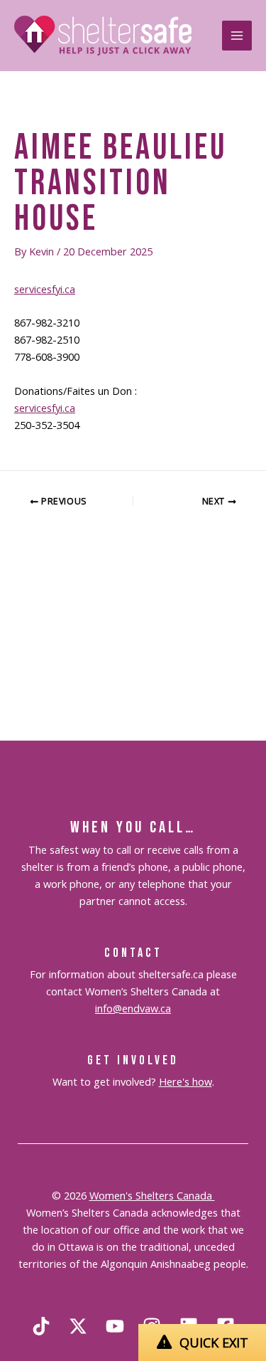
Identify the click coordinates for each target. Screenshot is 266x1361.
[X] (78, 1326)
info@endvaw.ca (133, 1008)
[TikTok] (41, 1326)
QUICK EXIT (213, 1342)
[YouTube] (115, 1326)
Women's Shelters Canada (152, 1195)
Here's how (185, 1081)
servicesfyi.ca (44, 289)
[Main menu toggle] (237, 36)
